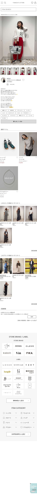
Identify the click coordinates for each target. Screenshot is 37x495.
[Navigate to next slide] (35, 40)
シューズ (30, 115)
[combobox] (18, 9)
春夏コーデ (4, 110)
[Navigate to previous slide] (1, 40)
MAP (32, 316)
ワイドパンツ (12, 115)
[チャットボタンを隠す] (30, 483)
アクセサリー (26, 112)
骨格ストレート (22, 115)
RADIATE (12, 110)
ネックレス (4, 115)
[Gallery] (18, 40)
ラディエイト (20, 110)
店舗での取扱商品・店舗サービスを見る (27, 320)
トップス (28, 110)
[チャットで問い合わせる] (33, 488)
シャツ (3, 112)
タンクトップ (11, 112)
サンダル (4, 118)
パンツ (18, 112)
